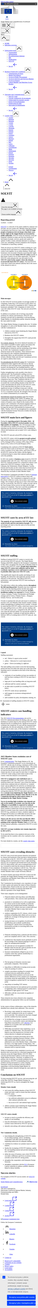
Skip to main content (7, 1)
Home (6, 182)
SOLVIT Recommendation (15, 718)
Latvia (10, 144)
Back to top (33, 1182)
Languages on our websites (13, 1262)
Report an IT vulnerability (13, 1261)
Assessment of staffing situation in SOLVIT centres (18, 701)
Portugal (11, 154)
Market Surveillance (15, 75)
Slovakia (11, 158)
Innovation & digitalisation (17, 105)
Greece (11, 137)
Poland (11, 153)
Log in (6, 19)
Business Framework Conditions (15, 71)
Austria (11, 117)
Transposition (13, 52)
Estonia (11, 130)
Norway (11, 170)
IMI (10, 58)
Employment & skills (15, 103)
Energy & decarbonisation (17, 102)
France (11, 133)
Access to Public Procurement (18, 77)
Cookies (7, 1264)
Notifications (12, 59)
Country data (9, 116)
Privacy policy (9, 1266)
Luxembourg (13, 147)
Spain (10, 161)
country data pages (28, 841)
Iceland (11, 167)
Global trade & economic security (19, 100)
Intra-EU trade (13, 96)
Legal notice (8, 1268)
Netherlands (12, 151)
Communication (9, 761)
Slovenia (11, 160)
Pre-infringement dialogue (17, 56)
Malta (10, 149)
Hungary (11, 139)
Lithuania (11, 146)
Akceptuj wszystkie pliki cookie (21, 1297)
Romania (11, 156)
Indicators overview (11, 45)
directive (27, 1023)
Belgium (11, 119)
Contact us (8, 1257)
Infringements (13, 54)
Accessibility (9, 1269)
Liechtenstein (13, 168)
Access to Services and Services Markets (21, 79)
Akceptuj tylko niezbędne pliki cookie (22, 1303)
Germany (11, 135)
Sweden (11, 163)
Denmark (11, 128)
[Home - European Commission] (9, 13)
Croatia (11, 123)
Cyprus (11, 124)
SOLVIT (11, 61)
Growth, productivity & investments (20, 98)
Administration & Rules (16, 73)
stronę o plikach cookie (17, 1289)
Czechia (11, 126)
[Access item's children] (19, 49)
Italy (10, 142)
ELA (25, 1164)
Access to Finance (14, 80)
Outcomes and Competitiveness (14, 94)
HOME (7, 43)
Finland (11, 132)
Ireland (11, 140)
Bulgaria (11, 121)
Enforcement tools (10, 50)
